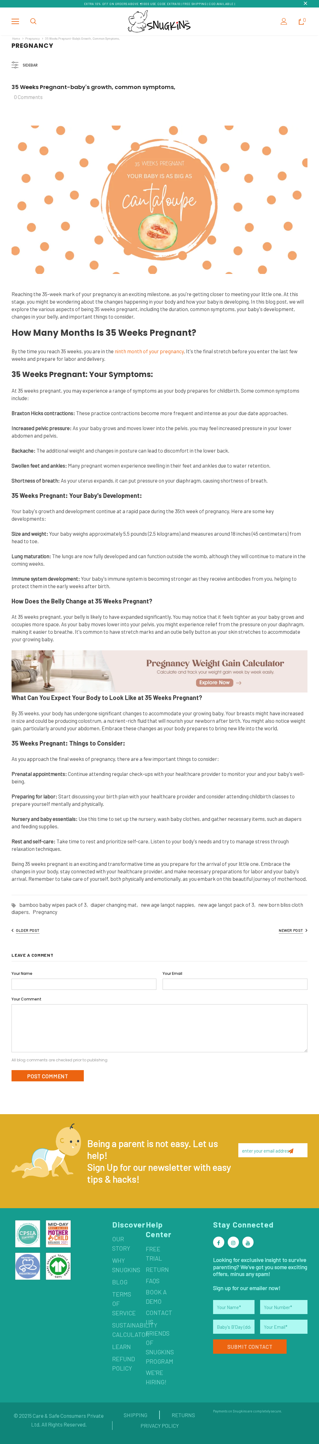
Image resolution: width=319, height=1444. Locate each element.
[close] (305, 4)
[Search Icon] (33, 21)
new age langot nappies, (169, 904)
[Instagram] (233, 1242)
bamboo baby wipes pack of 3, (55, 904)
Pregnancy (32, 38)
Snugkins (240, 1411)
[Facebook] (218, 1242)
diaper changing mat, (116, 904)
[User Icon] (284, 21)
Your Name (22, 973)
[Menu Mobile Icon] (15, 21)
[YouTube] (248, 1242)
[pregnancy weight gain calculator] (159, 671)
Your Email (172, 973)
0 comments (28, 97)
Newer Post (291, 930)
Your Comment (26, 999)
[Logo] (159, 21)
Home (16, 38)
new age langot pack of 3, (228, 904)
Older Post (28, 930)
